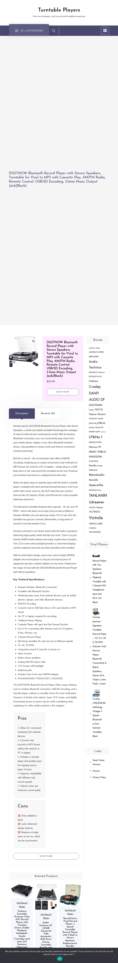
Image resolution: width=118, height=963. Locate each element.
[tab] (22, 413)
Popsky (99, 465)
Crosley (95, 386)
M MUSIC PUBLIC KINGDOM (97, 452)
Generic (101, 414)
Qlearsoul (93, 469)
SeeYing (93, 490)
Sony (99, 490)
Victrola (96, 518)
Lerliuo (103, 432)
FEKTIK (99, 409)
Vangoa (99, 507)
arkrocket (93, 356)
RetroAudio (96, 474)
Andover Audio (94, 348)
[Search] (53, 30)
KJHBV (98, 431)
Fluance (93, 414)
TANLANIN (98, 495)
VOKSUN (92, 528)
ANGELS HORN (96, 352)
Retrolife (93, 480)
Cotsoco (93, 381)
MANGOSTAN (95, 442)
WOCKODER (95, 531)
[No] (114, 955)
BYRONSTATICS (95, 376)
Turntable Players (59, 10)
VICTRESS (94, 512)
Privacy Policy (99, 777)
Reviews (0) (48, 413)
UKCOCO (92, 507)
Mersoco (93, 447)
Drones (96, 771)
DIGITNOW (95, 405)
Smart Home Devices (98, 762)
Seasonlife (96, 485)
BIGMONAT (93, 372)
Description (21, 413)
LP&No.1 (95, 436)
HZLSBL (100, 418)
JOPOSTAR (93, 423)
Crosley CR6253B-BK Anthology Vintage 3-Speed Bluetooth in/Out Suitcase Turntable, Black (99, 717)
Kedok (92, 431)
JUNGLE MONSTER (96, 427)
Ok (59, 959)
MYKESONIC (93, 461)
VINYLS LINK (95, 523)
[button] (33, 341)
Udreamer (96, 502)
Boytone (101, 372)
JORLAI (101, 423)
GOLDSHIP (93, 418)
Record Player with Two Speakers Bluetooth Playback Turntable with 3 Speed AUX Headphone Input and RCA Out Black (99, 581)
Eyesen (91, 410)
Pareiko (93, 465)
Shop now (62, 392)
